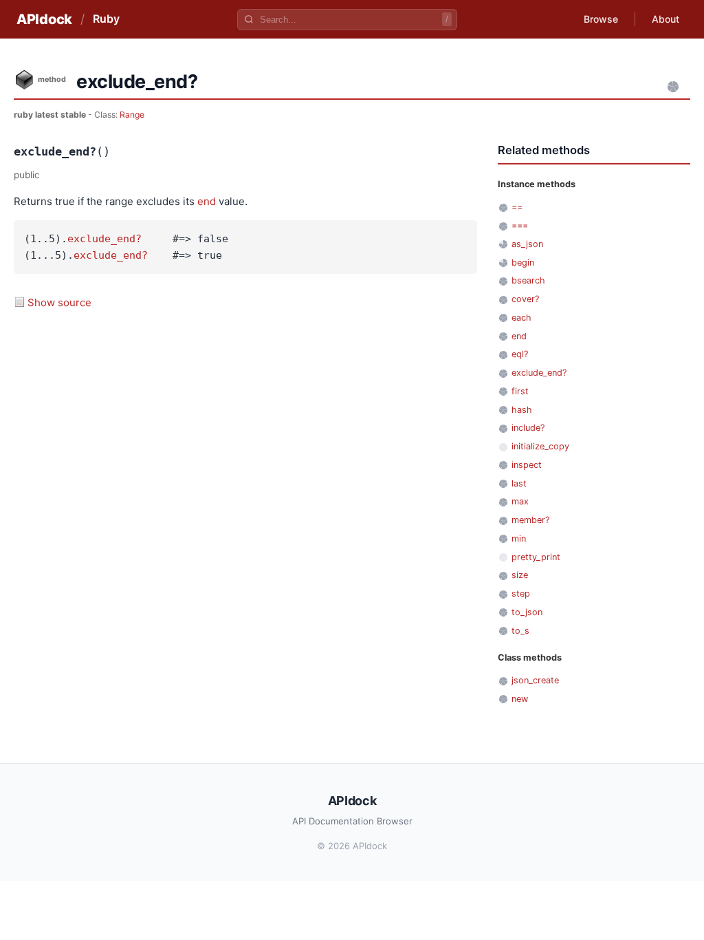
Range (132, 114)
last (519, 483)
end (206, 201)
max (520, 501)
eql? (520, 354)
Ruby (106, 18)
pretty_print (536, 557)
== (517, 207)
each (521, 317)
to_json (527, 612)
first (520, 391)
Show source (59, 302)
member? (530, 520)
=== (520, 225)
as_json (527, 244)
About (665, 19)
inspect (527, 465)
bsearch (528, 280)
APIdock (44, 19)
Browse (601, 19)
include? (528, 428)
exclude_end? (104, 239)
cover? (525, 299)
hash (522, 410)
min (519, 538)
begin (523, 262)
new (520, 699)
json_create (535, 680)
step (521, 593)
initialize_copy (540, 446)
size (520, 575)
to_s (520, 631)
